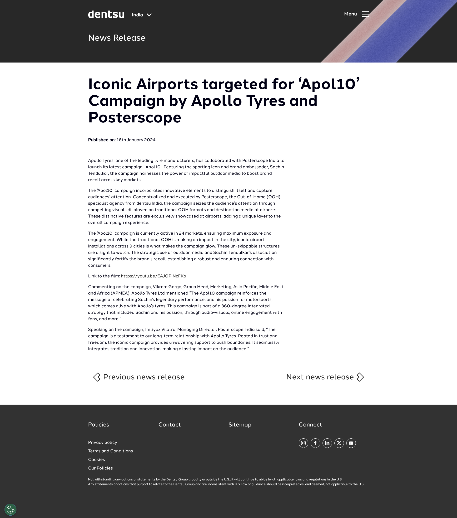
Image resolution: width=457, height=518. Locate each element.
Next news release (321, 377)
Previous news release (143, 377)
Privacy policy (102, 443)
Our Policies (100, 468)
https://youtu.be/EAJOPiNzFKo (153, 276)
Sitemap (239, 425)
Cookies (96, 460)
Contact (169, 425)
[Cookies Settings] (10, 510)
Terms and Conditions (110, 451)
